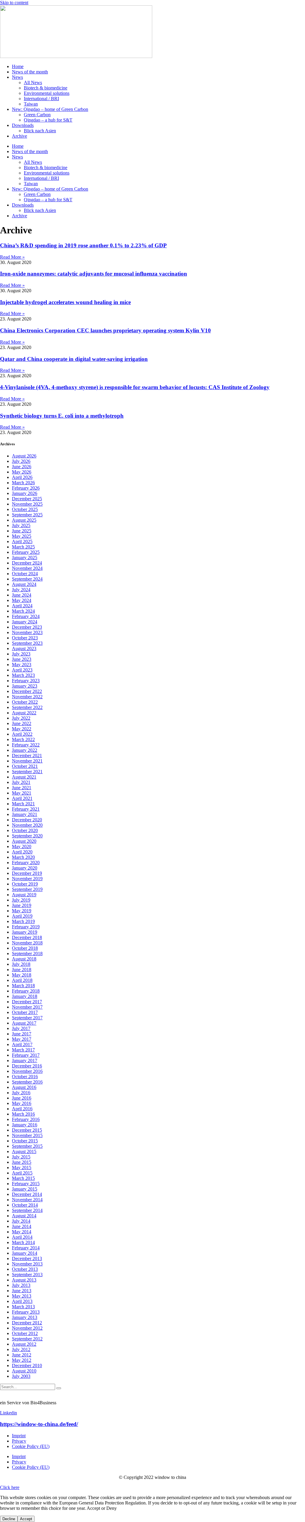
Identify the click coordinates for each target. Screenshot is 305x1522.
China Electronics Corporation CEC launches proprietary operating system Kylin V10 (105, 330)
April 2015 (22, 1172)
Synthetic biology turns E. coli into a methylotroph (62, 416)
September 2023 (27, 643)
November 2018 (27, 942)
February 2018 (26, 990)
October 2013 (25, 1269)
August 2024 (24, 584)
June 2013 (21, 1290)
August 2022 (24, 712)
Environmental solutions (46, 93)
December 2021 (27, 755)
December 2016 (27, 1065)
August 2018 (24, 958)
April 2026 (22, 477)
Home (18, 66)
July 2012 (21, 1349)
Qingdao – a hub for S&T (48, 119)
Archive (19, 136)
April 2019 (22, 916)
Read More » (12, 257)
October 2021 (25, 766)
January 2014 (24, 1253)
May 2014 (21, 1231)
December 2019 (27, 873)
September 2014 (27, 1210)
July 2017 (21, 1028)
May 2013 (21, 1295)
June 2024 (21, 595)
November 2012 (27, 1328)
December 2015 (27, 1130)
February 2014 (26, 1247)
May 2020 (21, 846)
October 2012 (25, 1333)
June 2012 (21, 1354)
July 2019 (21, 899)
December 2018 (27, 937)
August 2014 (24, 1215)
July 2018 (21, 964)
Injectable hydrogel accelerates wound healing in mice (65, 302)
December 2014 (27, 1194)
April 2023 (22, 669)
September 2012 (27, 1338)
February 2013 (26, 1312)
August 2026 (24, 455)
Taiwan (31, 103)
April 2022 (22, 734)
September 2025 (27, 514)
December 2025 (27, 498)
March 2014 (23, 1242)
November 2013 (27, 1263)
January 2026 (24, 493)
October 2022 (25, 702)
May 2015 (21, 1167)
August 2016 (24, 1087)
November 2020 (27, 825)
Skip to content (14, 2)
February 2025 (26, 552)
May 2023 (21, 664)
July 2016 (21, 1092)
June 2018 (21, 969)
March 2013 (23, 1306)
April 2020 (22, 851)
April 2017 (22, 1044)
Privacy (19, 1441)
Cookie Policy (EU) (30, 1446)
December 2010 (27, 1365)
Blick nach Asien (40, 130)
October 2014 (25, 1204)
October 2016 (25, 1076)
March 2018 (23, 985)
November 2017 (27, 1007)
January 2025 (24, 557)
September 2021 (27, 771)
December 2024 (27, 562)
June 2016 (21, 1097)
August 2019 (24, 894)
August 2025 (24, 520)
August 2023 (24, 648)
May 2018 (21, 974)
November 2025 (27, 504)
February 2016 (26, 1119)
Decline (8, 1519)
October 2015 (25, 1140)
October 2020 (25, 830)
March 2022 (23, 739)
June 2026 (21, 466)
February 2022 (26, 744)
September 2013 (27, 1274)
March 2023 (23, 675)
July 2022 (21, 718)
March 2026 (23, 482)
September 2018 (27, 953)
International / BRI (41, 98)
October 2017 (25, 1012)
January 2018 (24, 996)
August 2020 (24, 841)
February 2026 (26, 487)
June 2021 (21, 787)
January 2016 (24, 1124)
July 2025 (21, 525)
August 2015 (24, 1151)
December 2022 (27, 691)
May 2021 (21, 792)
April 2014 (22, 1237)
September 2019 (27, 889)
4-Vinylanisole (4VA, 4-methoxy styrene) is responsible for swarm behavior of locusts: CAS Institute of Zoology (135, 387)
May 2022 (21, 728)
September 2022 (27, 707)
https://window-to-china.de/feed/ (39, 1424)
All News (33, 82)
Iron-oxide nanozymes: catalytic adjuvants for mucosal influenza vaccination (93, 274)
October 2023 (25, 637)
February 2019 (26, 926)
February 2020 (26, 862)
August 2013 (24, 1279)
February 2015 (26, 1183)
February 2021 (26, 809)
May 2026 (21, 471)
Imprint (19, 1435)
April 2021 (22, 798)
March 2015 (23, 1178)
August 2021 (24, 776)
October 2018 (25, 948)
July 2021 (21, 782)
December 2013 (27, 1258)
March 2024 (23, 611)
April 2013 (22, 1301)
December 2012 (27, 1322)
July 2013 (21, 1285)
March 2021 (23, 803)
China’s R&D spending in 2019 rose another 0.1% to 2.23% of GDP (83, 245)
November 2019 (27, 878)
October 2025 (25, 509)
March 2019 (23, 921)
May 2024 (21, 600)
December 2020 (27, 819)
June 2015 (21, 1162)
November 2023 (27, 632)
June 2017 (21, 1033)
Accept (26, 1519)
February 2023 (26, 680)
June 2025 (21, 530)
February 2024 (26, 616)
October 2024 (25, 573)
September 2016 (27, 1081)
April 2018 (22, 980)
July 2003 (21, 1376)
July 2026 (21, 461)
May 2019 (21, 910)
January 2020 (24, 867)
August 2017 (24, 1023)
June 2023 (21, 659)
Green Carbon (37, 114)
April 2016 (22, 1108)
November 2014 (27, 1199)
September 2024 (27, 578)
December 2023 (27, 627)
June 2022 (21, 723)
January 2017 (24, 1060)
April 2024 (22, 605)
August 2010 (24, 1370)
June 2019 (21, 905)
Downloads (23, 125)
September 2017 (27, 1017)
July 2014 (21, 1221)
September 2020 (27, 835)
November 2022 (27, 696)
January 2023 (24, 685)
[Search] (58, 1388)
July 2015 (21, 1156)
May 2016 (21, 1103)
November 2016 (27, 1071)
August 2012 (24, 1344)
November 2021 (27, 760)
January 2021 (24, 814)
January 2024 (24, 621)
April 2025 (22, 541)
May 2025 (21, 536)
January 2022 (24, 750)
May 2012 (21, 1360)
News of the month (30, 71)
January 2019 (24, 932)
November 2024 (27, 568)
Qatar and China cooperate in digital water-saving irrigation (74, 359)
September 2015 (27, 1146)
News (17, 77)
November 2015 (27, 1135)
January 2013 (24, 1317)
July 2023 (21, 653)
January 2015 (24, 1188)
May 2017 (21, 1039)
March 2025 (23, 546)
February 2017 (26, 1055)
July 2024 (21, 589)
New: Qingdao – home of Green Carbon (50, 109)
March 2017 (23, 1049)
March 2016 (23, 1114)
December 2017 (27, 1001)
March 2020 (23, 857)
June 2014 (21, 1226)
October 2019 (25, 883)
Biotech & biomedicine (45, 87)
